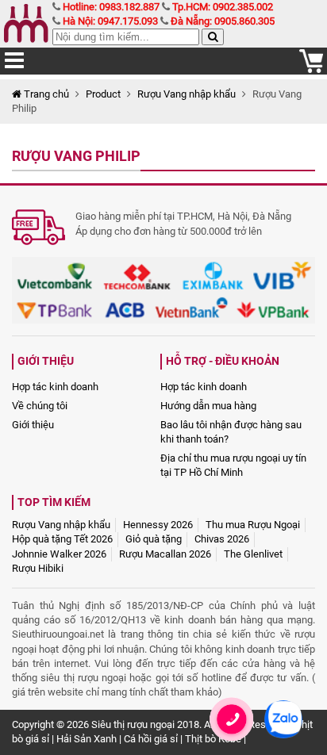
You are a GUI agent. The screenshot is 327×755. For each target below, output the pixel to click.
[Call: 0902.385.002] (232, 739)
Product (103, 94)
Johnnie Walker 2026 (59, 554)
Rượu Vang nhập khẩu (186, 94)
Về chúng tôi (39, 406)
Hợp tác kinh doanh (55, 387)
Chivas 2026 (221, 539)
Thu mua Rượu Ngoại (253, 525)
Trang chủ (45, 94)
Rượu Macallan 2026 (165, 554)
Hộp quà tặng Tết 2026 (62, 539)
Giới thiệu (33, 425)
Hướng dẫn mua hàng (208, 406)
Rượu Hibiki (37, 568)
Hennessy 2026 (158, 525)
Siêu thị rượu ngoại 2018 (145, 724)
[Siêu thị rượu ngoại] (28, 24)
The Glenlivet (253, 554)
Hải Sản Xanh (86, 739)
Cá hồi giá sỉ (151, 739)
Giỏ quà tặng (153, 539)
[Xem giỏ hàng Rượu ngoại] (311, 69)
